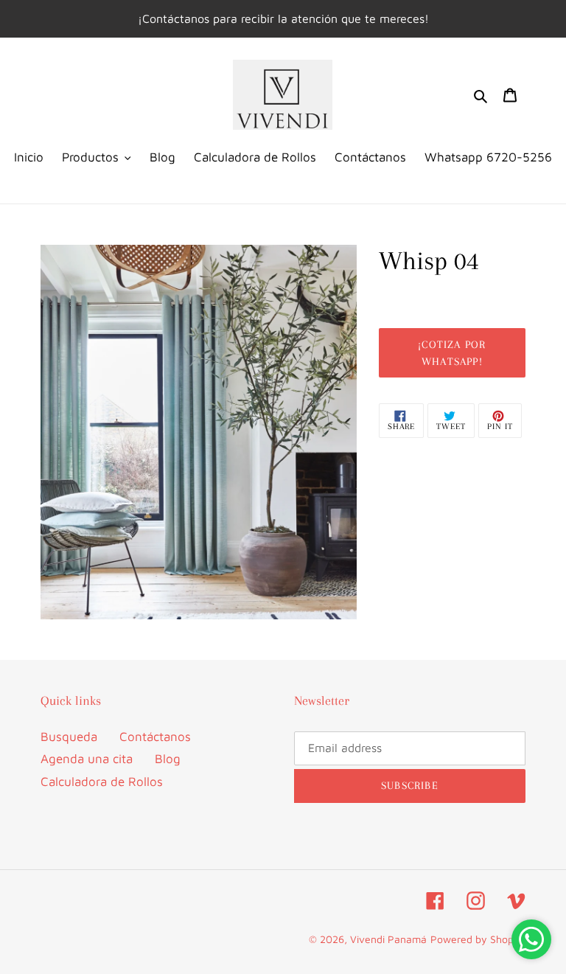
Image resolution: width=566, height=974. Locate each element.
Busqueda (69, 736)
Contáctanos (155, 736)
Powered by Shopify (477, 939)
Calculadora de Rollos (102, 781)
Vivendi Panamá (388, 939)
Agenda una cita (87, 758)
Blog (168, 758)
